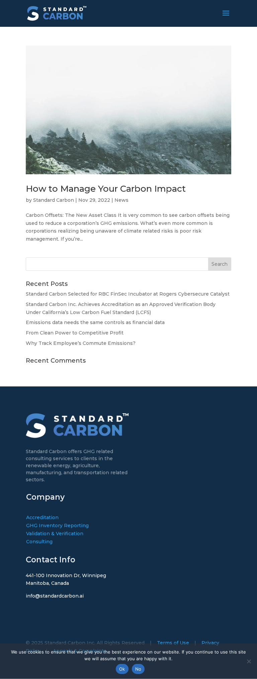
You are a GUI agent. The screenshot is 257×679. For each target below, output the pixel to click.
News (121, 200)
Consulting (39, 542)
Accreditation (42, 517)
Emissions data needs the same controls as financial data (95, 322)
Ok (122, 669)
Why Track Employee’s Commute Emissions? (81, 343)
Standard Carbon (53, 200)
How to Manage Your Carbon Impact (106, 188)
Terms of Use (173, 643)
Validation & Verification (54, 534)
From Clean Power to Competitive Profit (74, 333)
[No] (248, 661)
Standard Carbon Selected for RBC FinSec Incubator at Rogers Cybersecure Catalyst (128, 294)
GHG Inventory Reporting (57, 525)
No (138, 669)
